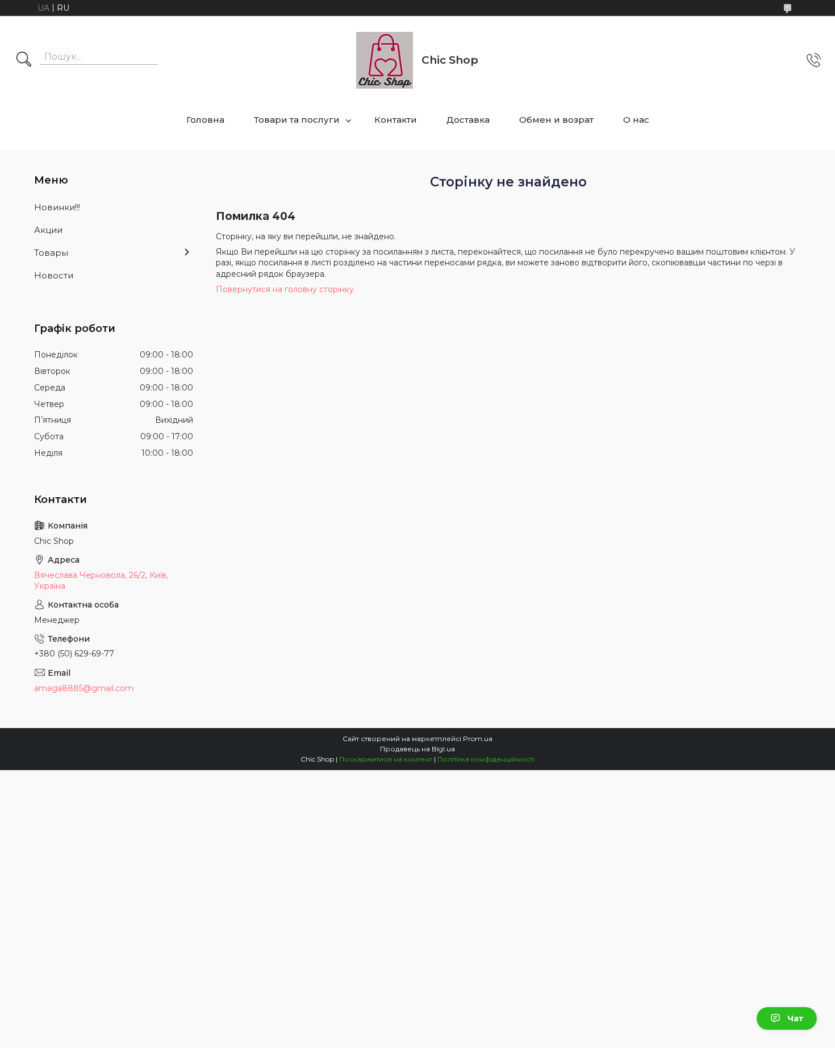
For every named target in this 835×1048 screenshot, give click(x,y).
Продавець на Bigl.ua (417, 749)
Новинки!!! (57, 207)
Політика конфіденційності (486, 759)
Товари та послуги (297, 119)
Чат (795, 1018)
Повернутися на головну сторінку (285, 289)
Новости (53, 275)
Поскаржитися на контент (385, 759)
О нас (636, 119)
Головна (205, 119)
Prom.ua (477, 738)
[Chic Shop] (384, 60)
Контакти (395, 119)
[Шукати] (23, 60)
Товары (51, 252)
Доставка (468, 119)
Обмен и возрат (556, 119)
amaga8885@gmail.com (83, 688)
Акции (48, 229)
